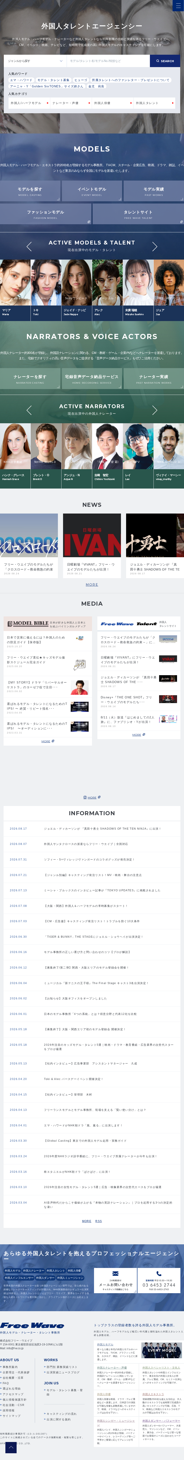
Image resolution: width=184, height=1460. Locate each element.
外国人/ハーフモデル (26, 103)
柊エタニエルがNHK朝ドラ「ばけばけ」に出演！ (77, 1171)
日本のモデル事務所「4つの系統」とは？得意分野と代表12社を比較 (90, 1014)
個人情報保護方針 (15, 1399)
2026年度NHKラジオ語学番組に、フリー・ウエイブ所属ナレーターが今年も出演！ (101, 1156)
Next (155, 246)
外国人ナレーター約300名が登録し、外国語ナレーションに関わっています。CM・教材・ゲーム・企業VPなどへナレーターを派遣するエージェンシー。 (116, 1376)
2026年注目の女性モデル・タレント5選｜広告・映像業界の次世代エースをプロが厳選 (103, 1187)
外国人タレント (147, 103)
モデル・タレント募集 (53, 80)
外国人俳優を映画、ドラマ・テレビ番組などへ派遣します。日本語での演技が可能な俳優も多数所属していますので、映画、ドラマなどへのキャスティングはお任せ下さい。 (116, 1403)
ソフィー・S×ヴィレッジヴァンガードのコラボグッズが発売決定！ (89, 859)
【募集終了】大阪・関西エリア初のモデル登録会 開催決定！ (85, 1029)
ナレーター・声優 (66, 103)
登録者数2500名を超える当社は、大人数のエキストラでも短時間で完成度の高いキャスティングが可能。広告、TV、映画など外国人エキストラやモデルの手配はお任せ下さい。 (162, 1403)
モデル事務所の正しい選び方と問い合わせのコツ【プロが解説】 (87, 952)
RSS (98, 1221)
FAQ (6, 1383)
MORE (92, 585)
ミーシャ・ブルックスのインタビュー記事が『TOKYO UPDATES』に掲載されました (102, 890)
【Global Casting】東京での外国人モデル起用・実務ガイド (85, 1140)
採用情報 (9, 1410)
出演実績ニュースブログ (63, 1372)
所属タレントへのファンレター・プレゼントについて (131, 80)
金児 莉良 (96, 86)
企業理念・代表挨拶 (16, 1372)
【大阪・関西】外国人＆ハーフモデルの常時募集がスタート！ (86, 906)
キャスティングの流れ (62, 1413)
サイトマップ (12, 1415)
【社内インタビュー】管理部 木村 (68, 1094)
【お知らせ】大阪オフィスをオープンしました (75, 998)
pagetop (11, 1447)
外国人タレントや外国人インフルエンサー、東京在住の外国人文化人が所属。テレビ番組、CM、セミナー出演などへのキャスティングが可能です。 (162, 1375)
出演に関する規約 (59, 1419)
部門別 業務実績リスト (62, 1367)
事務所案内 (10, 1367)
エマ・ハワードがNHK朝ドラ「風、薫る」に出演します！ (83, 1125)
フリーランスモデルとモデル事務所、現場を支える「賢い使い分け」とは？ (95, 1109)
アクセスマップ (13, 1394)
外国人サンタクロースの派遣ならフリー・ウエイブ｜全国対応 (86, 844)
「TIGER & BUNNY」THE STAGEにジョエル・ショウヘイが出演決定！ (94, 936)
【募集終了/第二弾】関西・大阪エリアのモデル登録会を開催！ (86, 967)
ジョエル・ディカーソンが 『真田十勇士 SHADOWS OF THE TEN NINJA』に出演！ (103, 828)
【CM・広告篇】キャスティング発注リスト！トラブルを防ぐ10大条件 (92, 921)
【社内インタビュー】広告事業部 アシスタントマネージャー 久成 (90, 1063)
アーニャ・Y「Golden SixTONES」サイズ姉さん (47, 86)
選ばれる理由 (12, 1388)
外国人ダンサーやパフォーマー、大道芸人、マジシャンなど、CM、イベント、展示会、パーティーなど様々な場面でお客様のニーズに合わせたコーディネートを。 (161, 1429)
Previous (29, 246)
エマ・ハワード (21, 80)
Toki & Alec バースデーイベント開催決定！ (74, 1079)
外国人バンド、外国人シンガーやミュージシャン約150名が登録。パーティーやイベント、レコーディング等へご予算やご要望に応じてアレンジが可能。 (116, 1431)
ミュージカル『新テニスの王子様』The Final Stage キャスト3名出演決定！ (96, 983)
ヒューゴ (81, 80)
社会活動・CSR (13, 1405)
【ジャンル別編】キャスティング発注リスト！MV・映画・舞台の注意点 (93, 875)
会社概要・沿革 (13, 1377)
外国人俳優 (102, 103)
